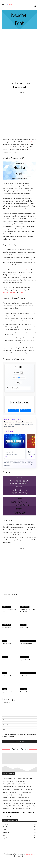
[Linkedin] (11, 844)
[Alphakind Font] (10, 685)
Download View (25, 410)
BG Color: (17, 372)
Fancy (5, 657)
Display (23, 624)
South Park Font (25, 676)
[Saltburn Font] (10, 653)
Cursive (23, 689)
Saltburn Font (6, 660)
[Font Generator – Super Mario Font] (28, 603)
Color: (17, 367)
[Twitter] (15, 844)
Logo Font (6, 606)
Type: (8, 388)
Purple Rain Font (25, 692)
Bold (4, 641)
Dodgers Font (6, 676)
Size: (14, 377)
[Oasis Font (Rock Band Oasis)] (10, 603)
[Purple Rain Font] (28, 685)
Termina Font (6, 643)
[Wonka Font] (28, 621)
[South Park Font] (28, 669)
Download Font (13, 410)
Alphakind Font (7, 692)
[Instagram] (6, 844)
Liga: (17, 382)
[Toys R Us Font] (28, 653)
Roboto (5, 292)
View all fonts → (9, 431)
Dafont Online (30, 854)
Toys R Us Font (25, 660)
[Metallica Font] (10, 621)
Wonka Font (24, 627)
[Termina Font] (10, 637)
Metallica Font (6, 627)
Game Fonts (25, 606)
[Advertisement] (19, 53)
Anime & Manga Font (28, 641)
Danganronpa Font (26, 643)
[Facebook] (2, 844)
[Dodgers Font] (10, 669)
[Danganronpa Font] (28, 637)
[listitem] (15, 446)
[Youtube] (19, 844)
